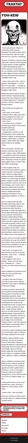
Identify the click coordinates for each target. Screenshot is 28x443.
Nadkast (4, 420)
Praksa (3, 423)
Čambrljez (5, 414)
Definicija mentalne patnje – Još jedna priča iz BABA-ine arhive (13, 408)
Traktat (14, 4)
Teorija (3, 431)
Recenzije (4, 428)
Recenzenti (5, 425)
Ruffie (16, 440)
